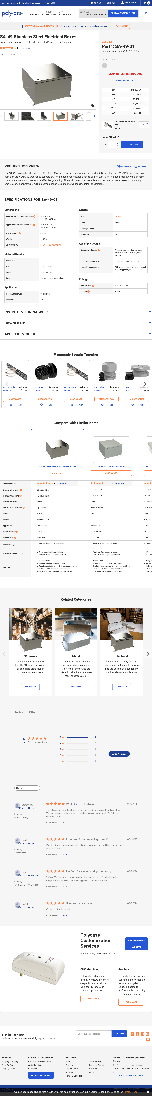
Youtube (148, 1039)
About (68, 1061)
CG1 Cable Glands (38, 389)
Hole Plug (127, 389)
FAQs (91, 1072)
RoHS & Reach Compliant (29, 2)
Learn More (93, 998)
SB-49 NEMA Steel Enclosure (111, 466)
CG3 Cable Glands (99, 389)
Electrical (122, 656)
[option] (15, 384)
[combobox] (27, 788)
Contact (111, 3)
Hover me (34, 216)
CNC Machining (35, 1065)
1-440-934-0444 (48, 2)
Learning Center (96, 1065)
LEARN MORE (121, 26)
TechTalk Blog (95, 1061)
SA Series (107, 42)
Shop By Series (8, 1068)
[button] (12, 116)
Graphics (32, 1068)
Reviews (93, 1068)
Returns (69, 1072)
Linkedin (147, 1034)
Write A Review (119, 753)
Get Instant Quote (41, 1075)
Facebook (137, 1034)
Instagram (142, 1033)
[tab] (76, 313)
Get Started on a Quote (136, 944)
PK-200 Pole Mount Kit (9, 389)
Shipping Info (72, 1068)
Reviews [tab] (19, 712)
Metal (76, 656)
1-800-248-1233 (121, 1069)
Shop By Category (10, 1061)
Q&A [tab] (32, 712)
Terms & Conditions (75, 1075)
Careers (69, 1065)
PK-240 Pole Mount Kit (70, 389)
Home (3, 54)
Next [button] (144, 384)
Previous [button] (7, 384)
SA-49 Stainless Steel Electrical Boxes (57, 466)
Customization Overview (39, 1061)
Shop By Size (7, 1065)
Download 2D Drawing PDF (51, 245)
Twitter (132, 1033)
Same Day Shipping (10, 2)
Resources (95, 3)
